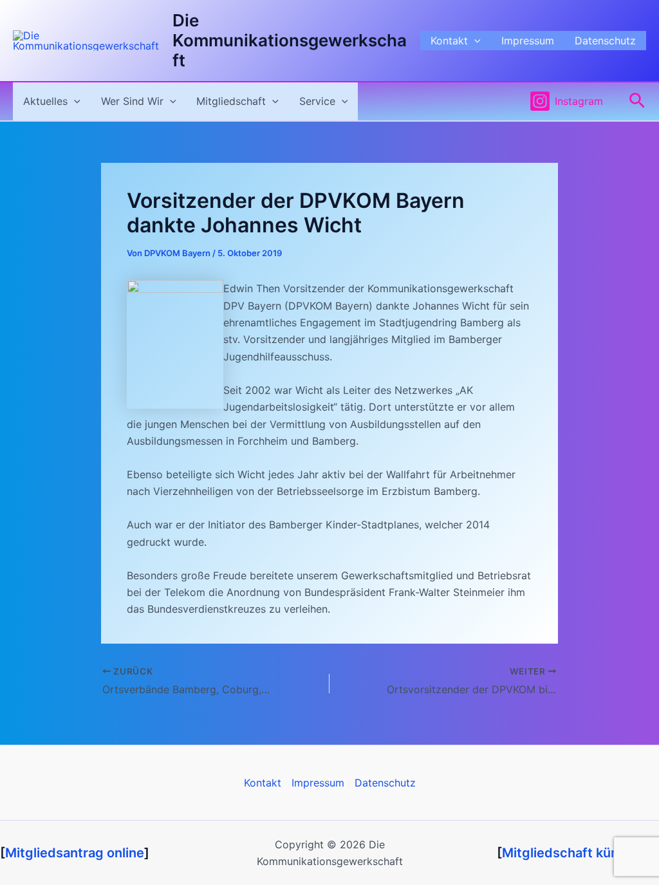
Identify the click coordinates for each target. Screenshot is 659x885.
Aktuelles (45, 101)
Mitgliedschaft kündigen (578, 853)
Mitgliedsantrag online (74, 853)
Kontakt (449, 40)
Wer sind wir (132, 101)
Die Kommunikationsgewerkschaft (289, 40)
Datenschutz (605, 40)
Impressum (527, 40)
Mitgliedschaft (231, 101)
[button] (474, 40)
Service (317, 101)
